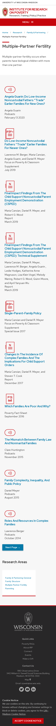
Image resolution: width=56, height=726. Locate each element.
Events (28, 655)
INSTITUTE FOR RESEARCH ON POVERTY (28, 11)
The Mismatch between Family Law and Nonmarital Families (28, 441)
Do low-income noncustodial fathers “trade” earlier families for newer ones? (26, 144)
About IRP (28, 647)
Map (27, 679)
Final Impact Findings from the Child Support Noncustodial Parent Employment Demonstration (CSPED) (28, 198)
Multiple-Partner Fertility (16, 585)
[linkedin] (33, 689)
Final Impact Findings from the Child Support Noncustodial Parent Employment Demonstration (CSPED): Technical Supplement (28, 250)
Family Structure (12, 581)
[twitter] (21, 689)
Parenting (9, 588)
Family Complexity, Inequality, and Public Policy (27, 482)
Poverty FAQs (28, 643)
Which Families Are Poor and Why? (27, 406)
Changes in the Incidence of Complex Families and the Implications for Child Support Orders (25, 359)
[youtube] (27, 689)
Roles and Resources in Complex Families (26, 522)
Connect (28, 651)
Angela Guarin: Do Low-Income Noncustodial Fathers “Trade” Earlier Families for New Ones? (25, 100)
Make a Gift (28, 658)
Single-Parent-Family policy (23, 313)
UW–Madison (19, 2)
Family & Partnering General (18, 578)
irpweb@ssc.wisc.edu (31, 683)
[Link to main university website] (28, 631)
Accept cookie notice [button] (28, 720)
